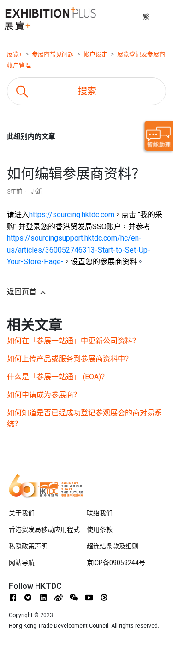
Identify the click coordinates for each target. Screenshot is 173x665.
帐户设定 (95, 54)
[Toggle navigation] (167, 15)
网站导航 (22, 562)
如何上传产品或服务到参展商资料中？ (69, 358)
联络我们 (100, 513)
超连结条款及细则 (112, 546)
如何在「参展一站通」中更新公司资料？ (73, 340)
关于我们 (22, 513)
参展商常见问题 (53, 54)
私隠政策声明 (28, 546)
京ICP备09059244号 (116, 562)
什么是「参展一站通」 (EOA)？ (57, 376)
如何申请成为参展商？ (44, 394)
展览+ (14, 54)
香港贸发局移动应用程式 (44, 529)
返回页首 (22, 292)
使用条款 (100, 529)
